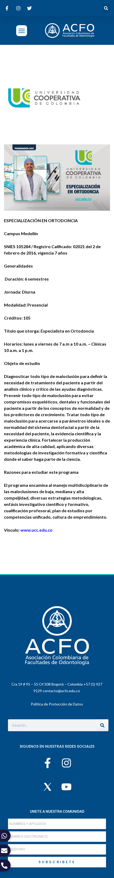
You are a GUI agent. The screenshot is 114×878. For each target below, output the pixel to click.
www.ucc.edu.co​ (36, 529)
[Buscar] (102, 725)
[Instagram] (66, 763)
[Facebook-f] (47, 763)
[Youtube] (66, 787)
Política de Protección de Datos (57, 704)
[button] (106, 8)
